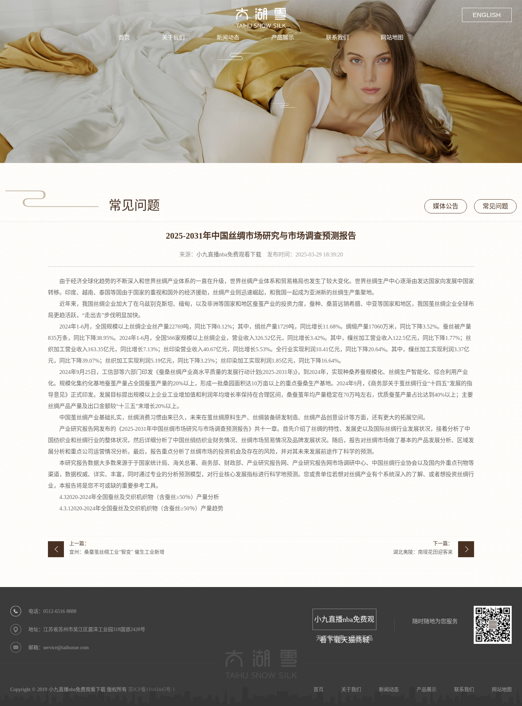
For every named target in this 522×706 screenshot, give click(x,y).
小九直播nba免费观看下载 (228, 254)
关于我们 (173, 37)
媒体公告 (445, 206)
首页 (124, 37)
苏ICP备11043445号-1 (151, 689)
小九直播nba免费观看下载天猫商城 (344, 622)
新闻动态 (228, 37)
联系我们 (337, 37)
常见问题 (495, 206)
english (487, 14)
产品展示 (282, 37)
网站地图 (392, 37)
